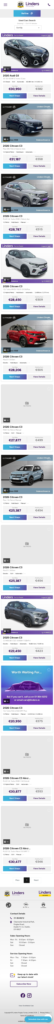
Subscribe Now (23, 984)
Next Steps (14, 96)
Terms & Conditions (27, 1016)
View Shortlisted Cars (26, 1006)
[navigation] (5, 4)
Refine (25, 13)
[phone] (49, 4)
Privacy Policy (45, 1013)
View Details (39, 96)
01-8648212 (19, 918)
